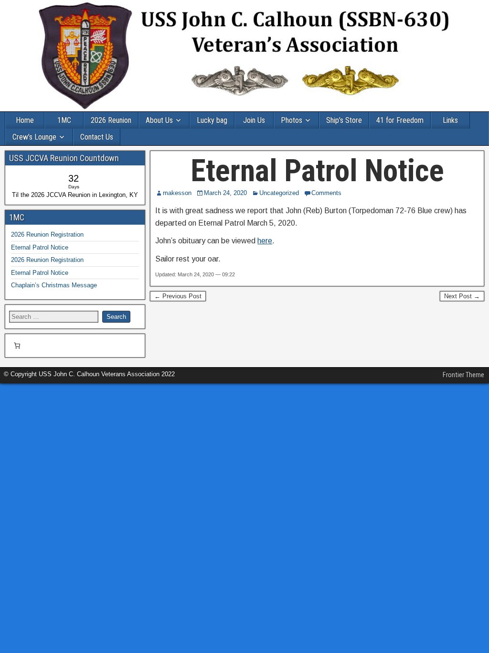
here (264, 241)
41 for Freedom (400, 120)
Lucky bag (212, 120)
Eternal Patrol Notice (317, 171)
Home (25, 120)
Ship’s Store (344, 120)
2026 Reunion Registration (47, 234)
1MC (64, 120)
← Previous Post (178, 296)
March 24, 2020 (225, 192)
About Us (159, 120)
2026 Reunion (111, 120)
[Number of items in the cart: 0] (17, 346)
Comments (326, 192)
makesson (177, 192)
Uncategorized (279, 192)
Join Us (254, 120)
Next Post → (462, 296)
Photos (291, 120)
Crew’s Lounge (34, 136)
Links (450, 120)
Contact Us (96, 136)
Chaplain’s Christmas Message (54, 285)
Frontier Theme (463, 374)
